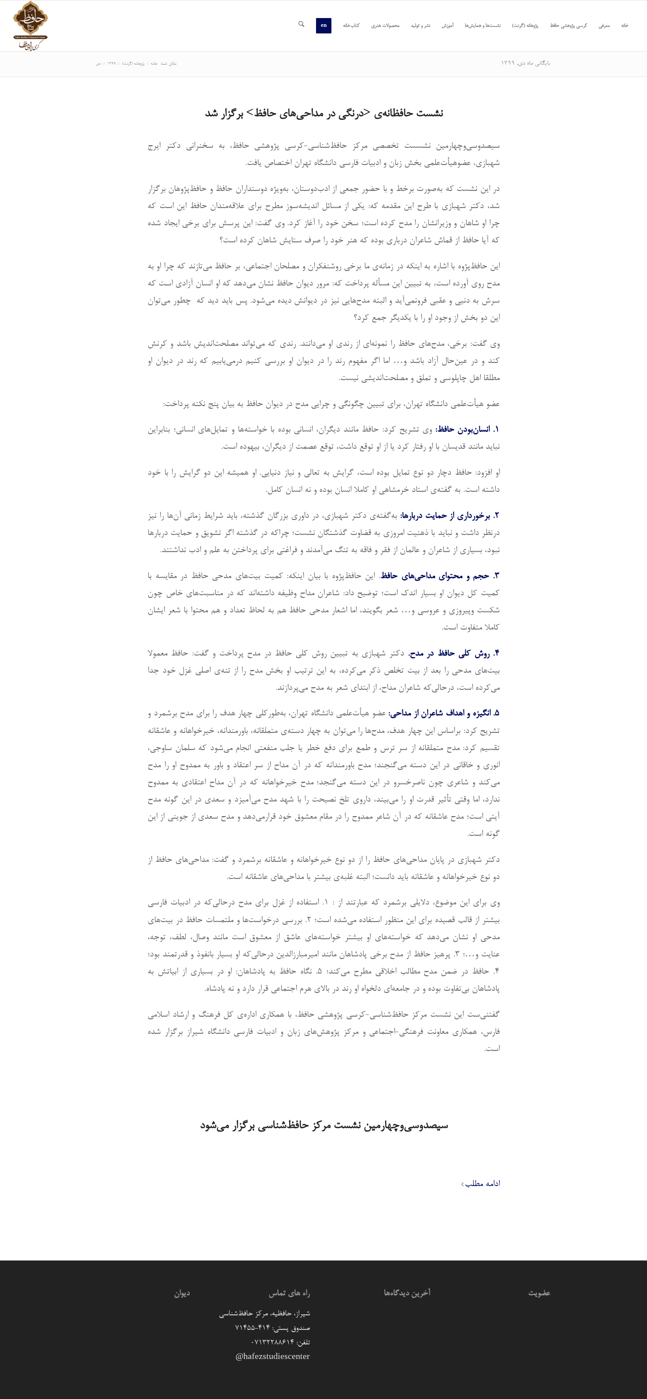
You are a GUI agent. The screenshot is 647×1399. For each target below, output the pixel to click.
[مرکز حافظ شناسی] (30, 25)
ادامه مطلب (482, 1184)
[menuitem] (624, 25)
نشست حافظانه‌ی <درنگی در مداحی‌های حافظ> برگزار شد (324, 114)
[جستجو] (301, 25)
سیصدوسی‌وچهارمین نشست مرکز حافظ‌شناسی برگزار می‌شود (324, 1125)
